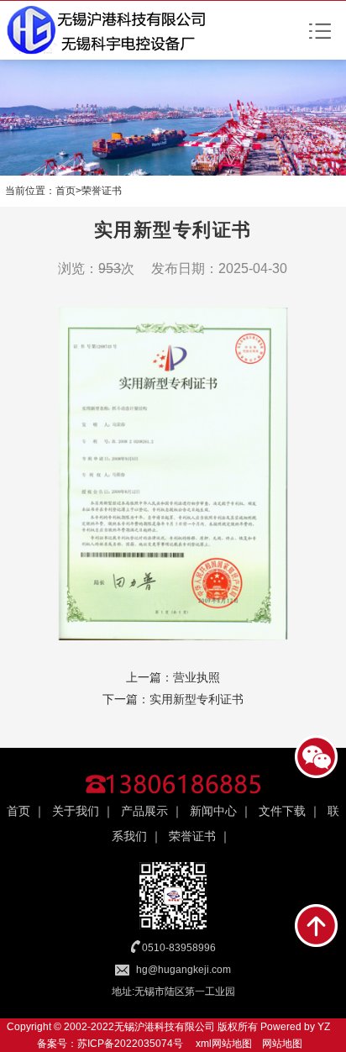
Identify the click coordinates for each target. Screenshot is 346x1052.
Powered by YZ (294, 1027)
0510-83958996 (179, 948)
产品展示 (144, 811)
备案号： (57, 1043)
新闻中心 (213, 811)
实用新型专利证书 (196, 699)
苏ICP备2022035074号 (130, 1043)
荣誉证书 (101, 191)
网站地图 (282, 1043)
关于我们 (75, 811)
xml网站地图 (224, 1043)
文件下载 (282, 811)
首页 (65, 191)
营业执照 (196, 677)
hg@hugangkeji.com (183, 970)
